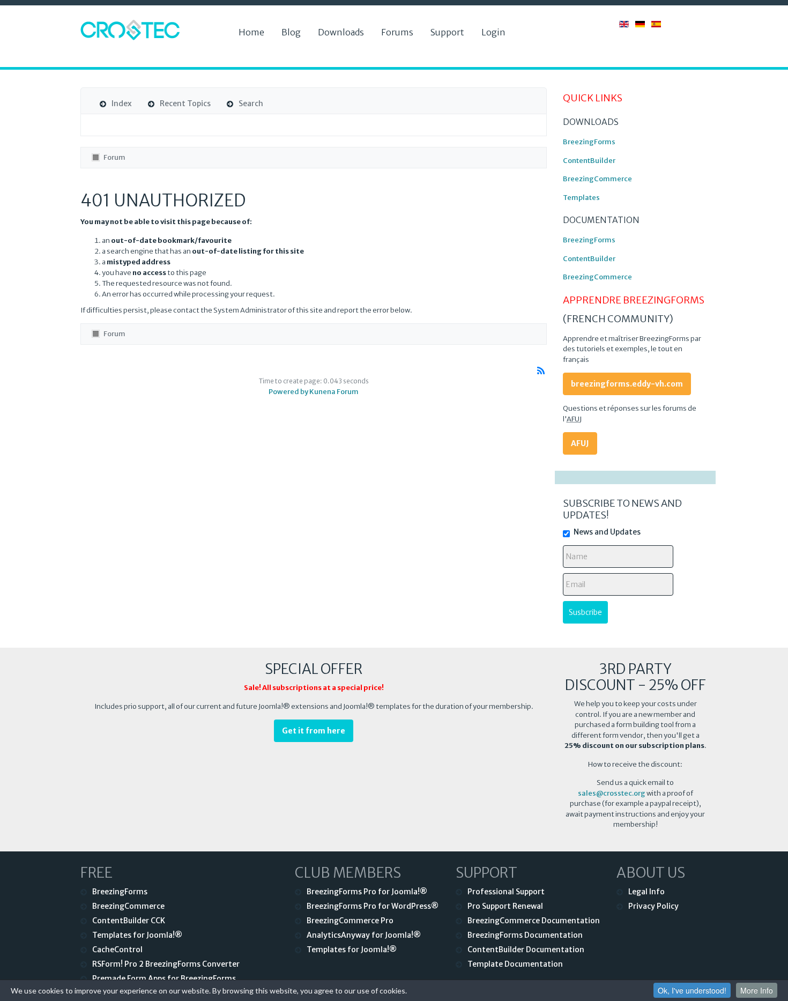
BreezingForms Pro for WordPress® (372, 906)
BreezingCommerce (597, 178)
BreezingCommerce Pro (350, 920)
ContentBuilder (589, 160)
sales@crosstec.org (611, 793)
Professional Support (506, 891)
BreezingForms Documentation (525, 935)
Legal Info (646, 891)
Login (493, 32)
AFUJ (580, 443)
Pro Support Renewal (505, 906)
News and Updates (607, 532)
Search (251, 103)
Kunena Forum (334, 391)
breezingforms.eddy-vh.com (627, 384)
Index (121, 103)
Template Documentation (515, 964)
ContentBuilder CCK (128, 920)
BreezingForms (589, 141)
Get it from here (313, 731)
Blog (291, 32)
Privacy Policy (653, 906)
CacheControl (117, 949)
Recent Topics (185, 103)
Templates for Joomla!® (137, 935)
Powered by (288, 391)
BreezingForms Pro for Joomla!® (367, 891)
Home (251, 32)
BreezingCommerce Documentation (533, 920)
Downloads (341, 32)
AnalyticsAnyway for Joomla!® (364, 935)
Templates (581, 197)
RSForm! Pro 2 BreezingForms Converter (166, 964)
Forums (397, 32)
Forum (114, 157)
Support (447, 32)
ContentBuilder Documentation (525, 949)
